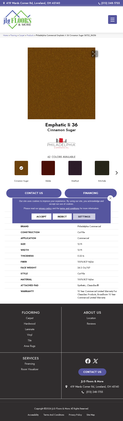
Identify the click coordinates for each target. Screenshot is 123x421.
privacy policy (45, 208)
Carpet (22, 35)
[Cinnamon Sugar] (21, 168)
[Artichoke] (102, 168)
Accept (41, 216)
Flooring (13, 35)
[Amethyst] (75, 168)
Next (116, 167)
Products (30, 35)
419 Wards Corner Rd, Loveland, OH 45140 (33, 3)
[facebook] (88, 361)
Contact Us (34, 193)
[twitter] (95, 361)
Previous (6, 167)
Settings (84, 216)
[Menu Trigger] (112, 19)
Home (5, 35)
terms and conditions (69, 208)
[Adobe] (48, 168)
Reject (62, 216)
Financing (90, 193)
